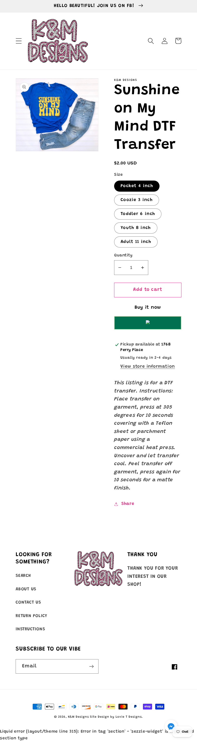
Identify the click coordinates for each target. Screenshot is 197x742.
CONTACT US (28, 602)
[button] (18, 41)
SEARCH (23, 576)
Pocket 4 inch (137, 186)
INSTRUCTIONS (30, 629)
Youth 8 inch (136, 228)
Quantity (123, 255)
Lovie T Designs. (129, 716)
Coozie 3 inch (137, 200)
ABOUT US (26, 589)
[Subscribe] (91, 666)
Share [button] (127, 504)
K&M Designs (79, 716)
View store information (147, 366)
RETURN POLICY (31, 616)
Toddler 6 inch (138, 214)
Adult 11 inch (136, 242)
